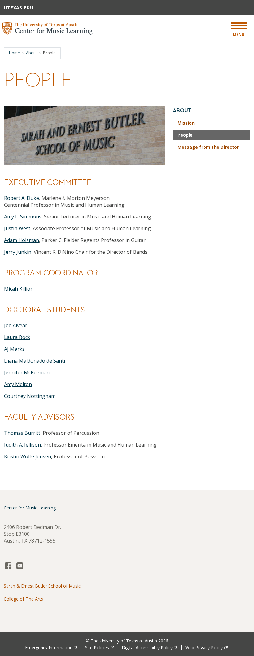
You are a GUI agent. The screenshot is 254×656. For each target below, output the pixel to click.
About (31, 52)
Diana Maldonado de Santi (34, 360)
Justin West (17, 228)
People (185, 135)
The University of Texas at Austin (124, 641)
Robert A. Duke (21, 198)
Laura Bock (17, 337)
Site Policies (97, 647)
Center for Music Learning (30, 508)
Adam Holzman (21, 240)
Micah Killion (18, 288)
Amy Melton (18, 384)
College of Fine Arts (23, 599)
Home (14, 52)
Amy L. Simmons (23, 216)
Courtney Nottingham (29, 396)
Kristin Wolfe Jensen (27, 456)
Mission (186, 123)
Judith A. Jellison (22, 444)
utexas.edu (18, 8)
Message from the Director (208, 147)
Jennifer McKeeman (27, 372)
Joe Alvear (15, 325)
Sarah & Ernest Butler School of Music (42, 586)
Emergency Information (48, 647)
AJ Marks (14, 349)
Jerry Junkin (17, 252)
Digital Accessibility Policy (147, 647)
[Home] (47, 27)
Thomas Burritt (22, 432)
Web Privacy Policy (204, 647)
